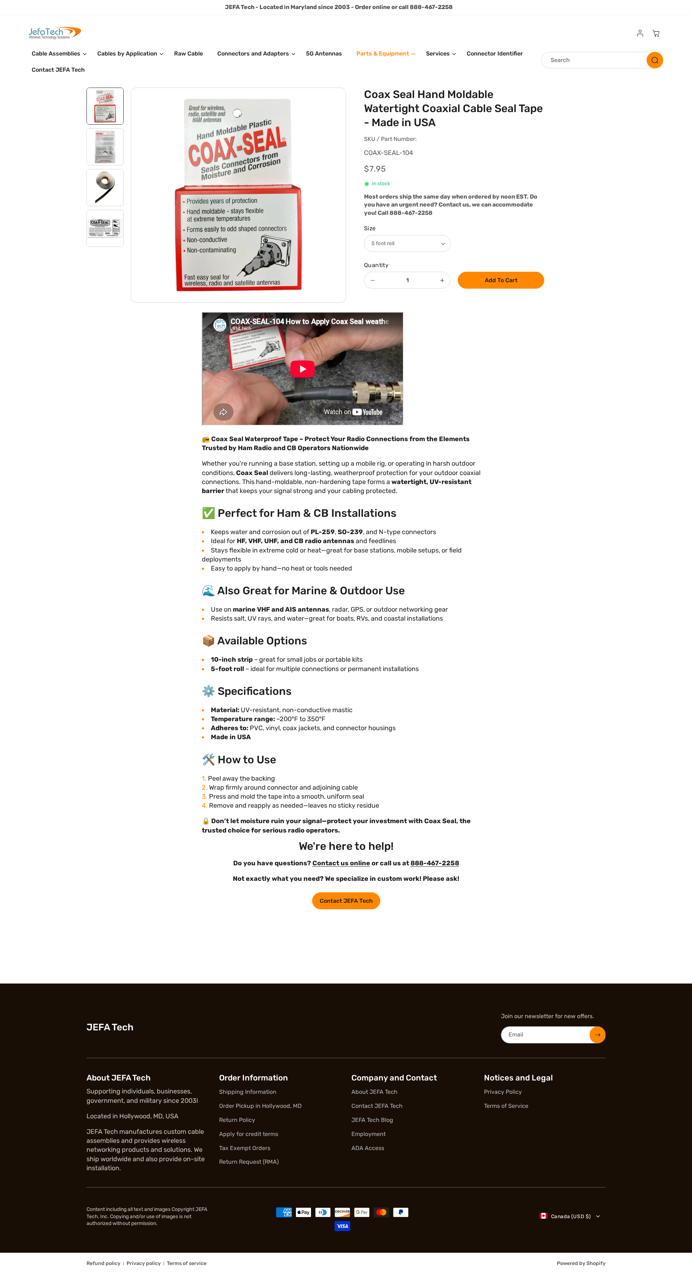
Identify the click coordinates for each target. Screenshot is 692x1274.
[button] (57, 54)
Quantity (376, 265)
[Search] (655, 60)
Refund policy (103, 1263)
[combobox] (602, 60)
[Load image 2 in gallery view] (105, 146)
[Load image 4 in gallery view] (105, 228)
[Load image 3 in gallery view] (105, 187)
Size (370, 228)
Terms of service (187, 1263)
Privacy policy (144, 1263)
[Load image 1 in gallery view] (105, 106)
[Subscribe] (598, 1034)
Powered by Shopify (581, 1263)
